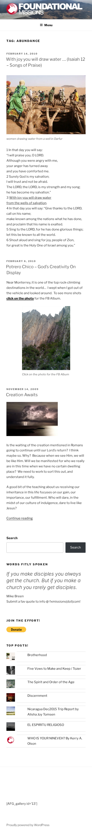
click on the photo (20, 298)
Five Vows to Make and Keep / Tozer (54, 669)
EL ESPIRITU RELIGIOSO (45, 725)
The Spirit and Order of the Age (50, 682)
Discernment (37, 696)
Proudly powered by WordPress (27, 825)
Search (12, 538)
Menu (48, 25)
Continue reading (19, 518)
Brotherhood (37, 655)
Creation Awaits (22, 394)
